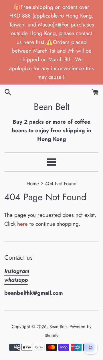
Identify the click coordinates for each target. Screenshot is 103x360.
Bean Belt (52, 106)
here (22, 224)
